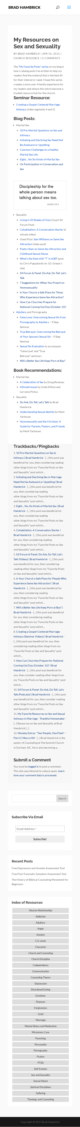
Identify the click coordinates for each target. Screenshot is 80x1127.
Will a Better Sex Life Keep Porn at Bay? (42, 360)
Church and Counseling (40, 953)
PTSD (41, 1062)
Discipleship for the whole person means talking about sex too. (38, 191)
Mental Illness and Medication (41, 1026)
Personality (41, 1044)
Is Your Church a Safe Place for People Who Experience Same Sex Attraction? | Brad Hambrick (40, 583)
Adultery (40, 922)
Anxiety (40, 934)
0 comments (51, 58)
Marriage (41, 1019)
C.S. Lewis (40, 940)
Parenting (40, 1038)
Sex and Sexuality (40, 1074)
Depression (41, 983)
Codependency (41, 965)
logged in (33, 766)
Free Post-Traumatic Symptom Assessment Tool (39, 873)
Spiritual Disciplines (40, 1087)
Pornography (40, 1050)
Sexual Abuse (40, 1080)
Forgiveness (40, 1007)
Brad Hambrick (29, 53)
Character (40, 946)
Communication (40, 971)
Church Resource (27, 58)
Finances (40, 1001)
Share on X (53, 204)
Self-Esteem (40, 1068)
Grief (40, 1014)
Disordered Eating (40, 989)
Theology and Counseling (40, 1099)
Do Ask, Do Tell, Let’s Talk (34, 402)
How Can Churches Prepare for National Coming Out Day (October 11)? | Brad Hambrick (38, 665)
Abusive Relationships (40, 910)
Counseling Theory (41, 977)
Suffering (40, 1093)
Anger (40, 928)
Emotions (41, 995)
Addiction (41, 916)
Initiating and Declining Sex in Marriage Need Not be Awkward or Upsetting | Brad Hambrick (38, 481)
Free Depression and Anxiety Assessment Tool (38, 868)
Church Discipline (40, 959)
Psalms (40, 1056)
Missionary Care (40, 1032)
